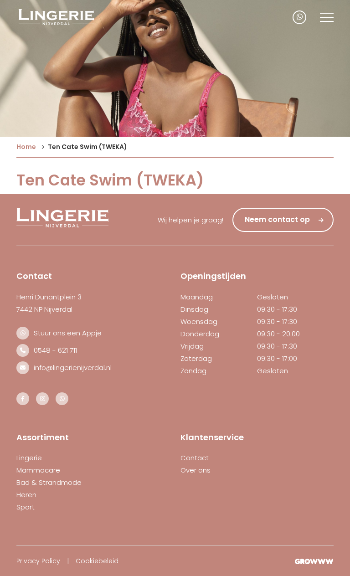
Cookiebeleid (97, 561)
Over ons (195, 470)
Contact (194, 458)
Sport (25, 507)
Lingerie (29, 458)
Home (26, 146)
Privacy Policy (38, 561)
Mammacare (38, 470)
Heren (26, 494)
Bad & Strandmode (49, 482)
